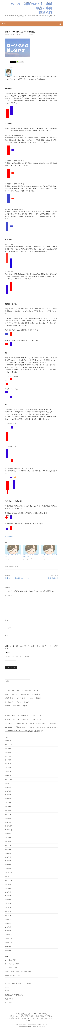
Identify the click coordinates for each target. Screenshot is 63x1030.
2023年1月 (8, 822)
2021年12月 (8, 872)
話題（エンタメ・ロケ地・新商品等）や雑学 (18, 971)
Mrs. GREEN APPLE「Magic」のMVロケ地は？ (19, 731)
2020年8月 (8, 927)
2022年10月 (8, 834)
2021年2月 (8, 911)
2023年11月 (8, 783)
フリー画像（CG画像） (12, 967)
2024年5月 (8, 760)
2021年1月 (8, 915)
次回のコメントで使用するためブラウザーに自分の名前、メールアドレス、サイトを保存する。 (31, 647)
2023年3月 (8, 814)
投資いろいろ (17, 566)
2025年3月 (8, 752)
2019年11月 (8, 938)
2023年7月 (8, 799)
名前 (7, 620)
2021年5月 (8, 900)
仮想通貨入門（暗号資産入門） (14, 995)
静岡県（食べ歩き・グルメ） (13, 975)
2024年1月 (8, 775)
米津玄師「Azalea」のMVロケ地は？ (16, 705)
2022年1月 (8, 869)
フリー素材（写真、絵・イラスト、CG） (25, 1014)
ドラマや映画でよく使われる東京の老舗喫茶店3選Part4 (22, 690)
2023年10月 (8, 787)
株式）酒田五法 (53, 578)
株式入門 (10, 566)
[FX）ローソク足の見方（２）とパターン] (49, 549)
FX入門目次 (48, 1016)
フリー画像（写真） (11, 960)
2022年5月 (8, 853)
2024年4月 (8, 764)
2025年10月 (8, 744)
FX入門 (7, 991)
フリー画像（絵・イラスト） (13, 964)
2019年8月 (8, 950)
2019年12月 (8, 935)
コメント (8, 595)
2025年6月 (8, 748)
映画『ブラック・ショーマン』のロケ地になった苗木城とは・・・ (24, 694)
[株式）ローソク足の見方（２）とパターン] (31, 549)
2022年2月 (8, 865)
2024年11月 (8, 756)
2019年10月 (8, 942)
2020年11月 (8, 923)
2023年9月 (8, 791)
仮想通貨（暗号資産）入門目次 (18, 1018)
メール (8, 628)
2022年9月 (8, 837)
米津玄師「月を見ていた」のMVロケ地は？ (18, 715)
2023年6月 (8, 802)
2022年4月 (8, 857)
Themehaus (41, 1026)
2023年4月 (8, 810)
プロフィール (48, 1018)
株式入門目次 (9, 536)
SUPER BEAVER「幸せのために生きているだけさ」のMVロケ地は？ (25, 723)
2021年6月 (8, 896)
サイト (7, 636)
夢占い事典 (8, 1002)
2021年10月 (8, 880)
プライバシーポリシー (31, 1020)
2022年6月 (8, 849)
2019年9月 (8, 946)
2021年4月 (8, 903)
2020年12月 (8, 919)
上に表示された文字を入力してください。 (17, 656)
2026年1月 (8, 740)
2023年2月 (8, 818)
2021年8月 (8, 888)
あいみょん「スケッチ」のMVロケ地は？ (17, 702)
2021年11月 (8, 876)
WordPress (28, 1026)
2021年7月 (8, 892)
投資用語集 (40, 1018)
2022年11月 (8, 830)
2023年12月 (8, 779)
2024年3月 (8, 767)
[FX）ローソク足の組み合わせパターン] (13, 549)
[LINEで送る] (20, 62)
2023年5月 (8, 806)
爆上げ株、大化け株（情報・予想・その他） (18, 983)
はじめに (7, 979)
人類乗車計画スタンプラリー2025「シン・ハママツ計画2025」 (23, 698)
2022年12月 (8, 826)
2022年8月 (8, 841)
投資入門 (19, 34)
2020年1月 (8, 931)
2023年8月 (8, 795)
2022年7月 (8, 845)
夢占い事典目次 (43, 1014)
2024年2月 (8, 771)
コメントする (29, 34)
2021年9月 (8, 884)
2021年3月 (8, 907)
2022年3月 (8, 861)
